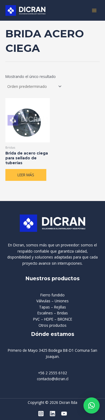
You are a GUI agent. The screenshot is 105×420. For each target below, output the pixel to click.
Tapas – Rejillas (52, 307)
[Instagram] (41, 414)
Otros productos (52, 325)
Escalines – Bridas (52, 312)
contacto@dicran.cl (52, 378)
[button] (91, 405)
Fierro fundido (52, 294)
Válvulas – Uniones (52, 300)
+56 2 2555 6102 (52, 372)
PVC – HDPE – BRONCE (52, 319)
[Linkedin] (52, 414)
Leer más (26, 174)
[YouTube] (64, 414)
